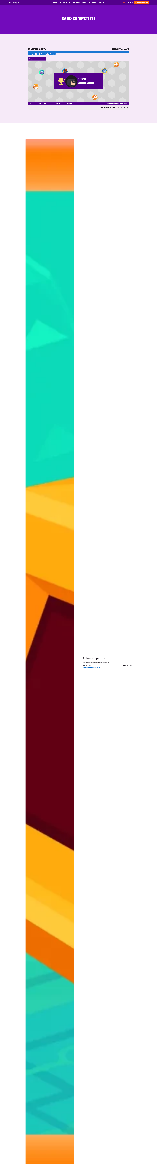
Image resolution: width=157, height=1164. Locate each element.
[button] (63, 2)
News (94, 2)
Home (55, 2)
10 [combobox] (110, 107)
